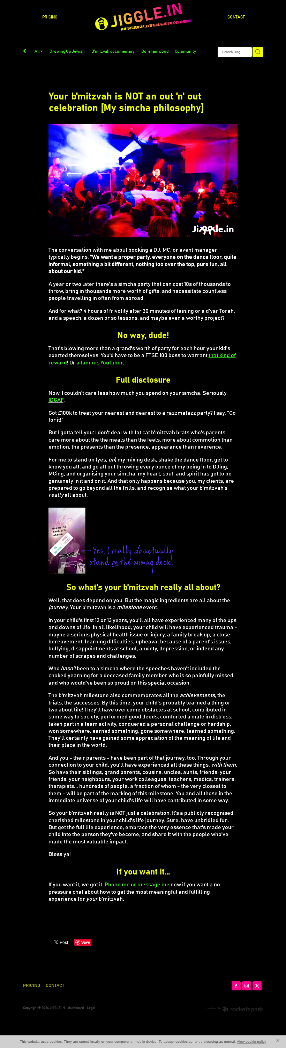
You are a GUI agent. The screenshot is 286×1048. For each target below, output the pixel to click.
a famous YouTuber (99, 363)
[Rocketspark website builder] (234, 1010)
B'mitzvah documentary (113, 51)
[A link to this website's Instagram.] (246, 985)
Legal (91, 1008)
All (37, 51)
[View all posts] (24, 52)
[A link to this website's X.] (257, 985)
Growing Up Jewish (67, 51)
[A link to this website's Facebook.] (236, 985)
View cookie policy (251, 1041)
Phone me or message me (137, 884)
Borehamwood (154, 51)
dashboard (76, 1008)
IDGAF (55, 400)
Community (185, 51)
